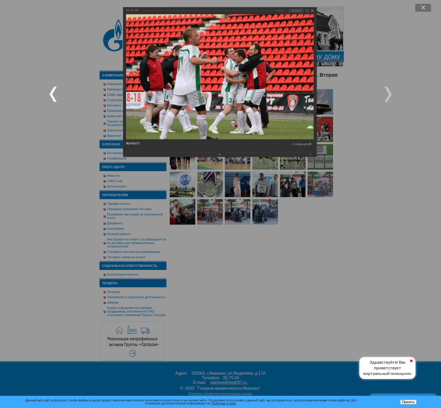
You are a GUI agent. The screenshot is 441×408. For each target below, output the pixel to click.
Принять (408, 402)
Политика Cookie (223, 403)
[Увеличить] (307, 10)
